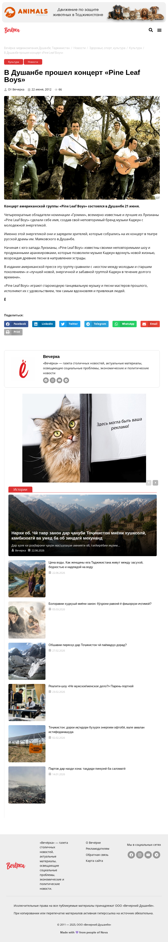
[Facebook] (46, 380)
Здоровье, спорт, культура (107, 48)
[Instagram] (53, 380)
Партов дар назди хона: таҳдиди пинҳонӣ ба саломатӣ (87, 768)
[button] (159, 30)
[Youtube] (59, 380)
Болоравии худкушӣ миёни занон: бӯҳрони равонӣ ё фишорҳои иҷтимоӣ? (100, 603)
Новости (80, 48)
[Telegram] (66, 380)
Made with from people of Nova (84, 932)
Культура (135, 48)
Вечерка (51, 356)
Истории (20, 489)
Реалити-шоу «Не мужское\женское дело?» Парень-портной (91, 686)
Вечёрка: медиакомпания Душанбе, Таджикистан (37, 48)
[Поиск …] (151, 30)
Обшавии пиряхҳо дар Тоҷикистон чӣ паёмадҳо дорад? (88, 645)
